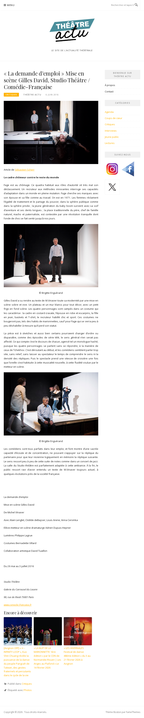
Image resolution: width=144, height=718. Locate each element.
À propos (110, 85)
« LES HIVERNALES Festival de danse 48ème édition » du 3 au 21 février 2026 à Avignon (77, 655)
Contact (109, 91)
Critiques (11, 94)
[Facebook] (127, 170)
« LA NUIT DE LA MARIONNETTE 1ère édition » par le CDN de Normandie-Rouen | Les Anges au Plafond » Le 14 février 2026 (47, 657)
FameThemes (133, 712)
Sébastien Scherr (24, 169)
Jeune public (112, 137)
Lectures (110, 143)
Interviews (111, 130)
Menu (11, 5)
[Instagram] (112, 170)
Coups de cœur (113, 118)
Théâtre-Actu (32, 94)
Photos (28, 690)
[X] (112, 188)
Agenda (109, 112)
